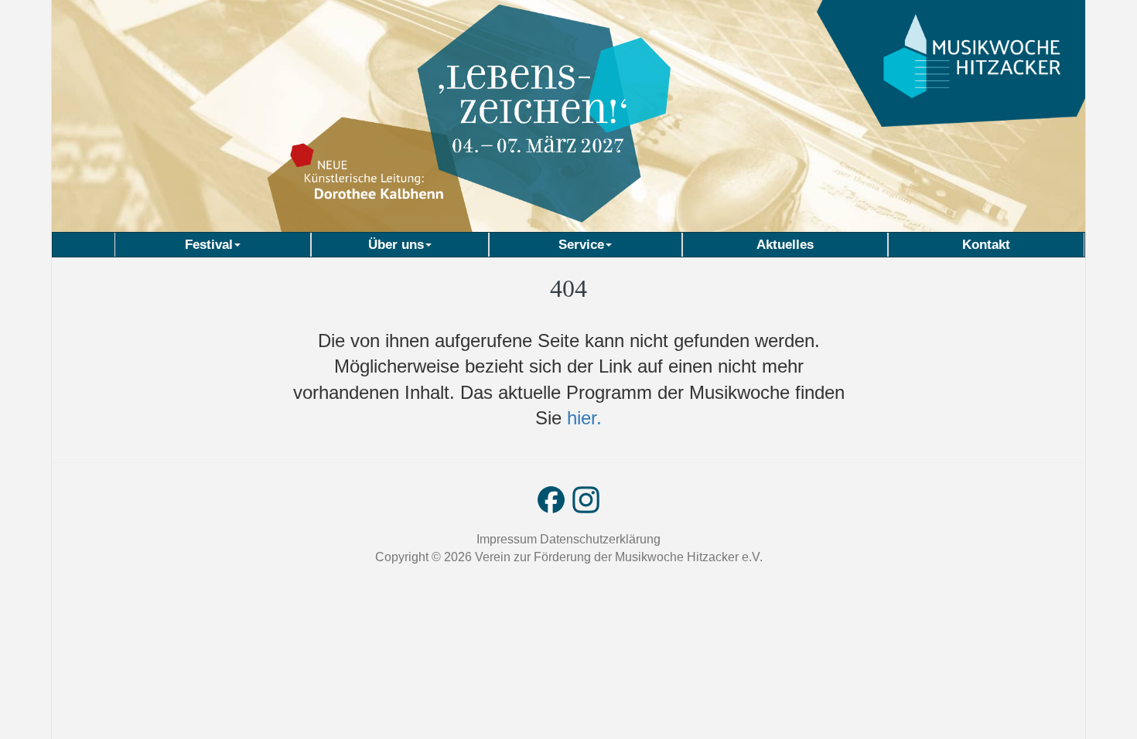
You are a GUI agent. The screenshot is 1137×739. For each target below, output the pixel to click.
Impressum (508, 539)
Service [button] (581, 244)
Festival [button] (209, 244)
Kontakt (986, 244)
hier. (582, 417)
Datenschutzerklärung (600, 539)
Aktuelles (785, 244)
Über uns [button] (396, 244)
